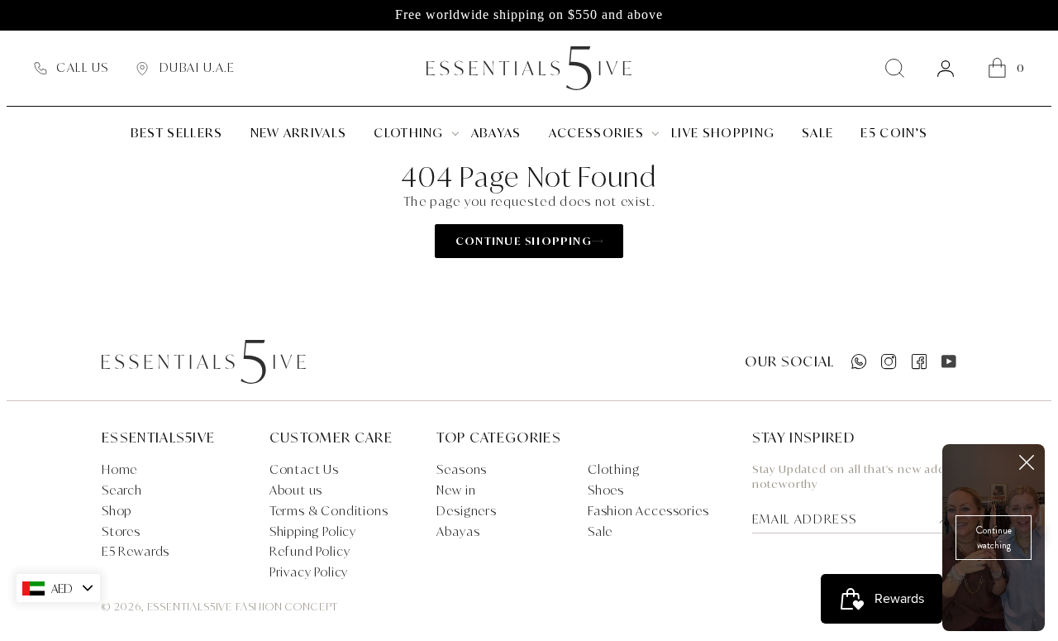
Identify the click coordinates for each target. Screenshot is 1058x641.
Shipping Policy (312, 531)
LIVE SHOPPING (722, 133)
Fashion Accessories (648, 511)
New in (455, 490)
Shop (116, 511)
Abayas (457, 531)
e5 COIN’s (893, 133)
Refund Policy (309, 551)
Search (122, 490)
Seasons (461, 469)
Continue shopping (523, 240)
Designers (466, 511)
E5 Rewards (135, 551)
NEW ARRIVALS (298, 133)
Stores (121, 531)
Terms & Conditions (328, 511)
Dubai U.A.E (197, 67)
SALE (817, 133)
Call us (82, 67)
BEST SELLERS (177, 133)
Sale (600, 531)
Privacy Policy (309, 572)
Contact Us (304, 469)
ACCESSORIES (597, 133)
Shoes (606, 490)
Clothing (409, 133)
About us (296, 490)
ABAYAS (496, 133)
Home (119, 469)
